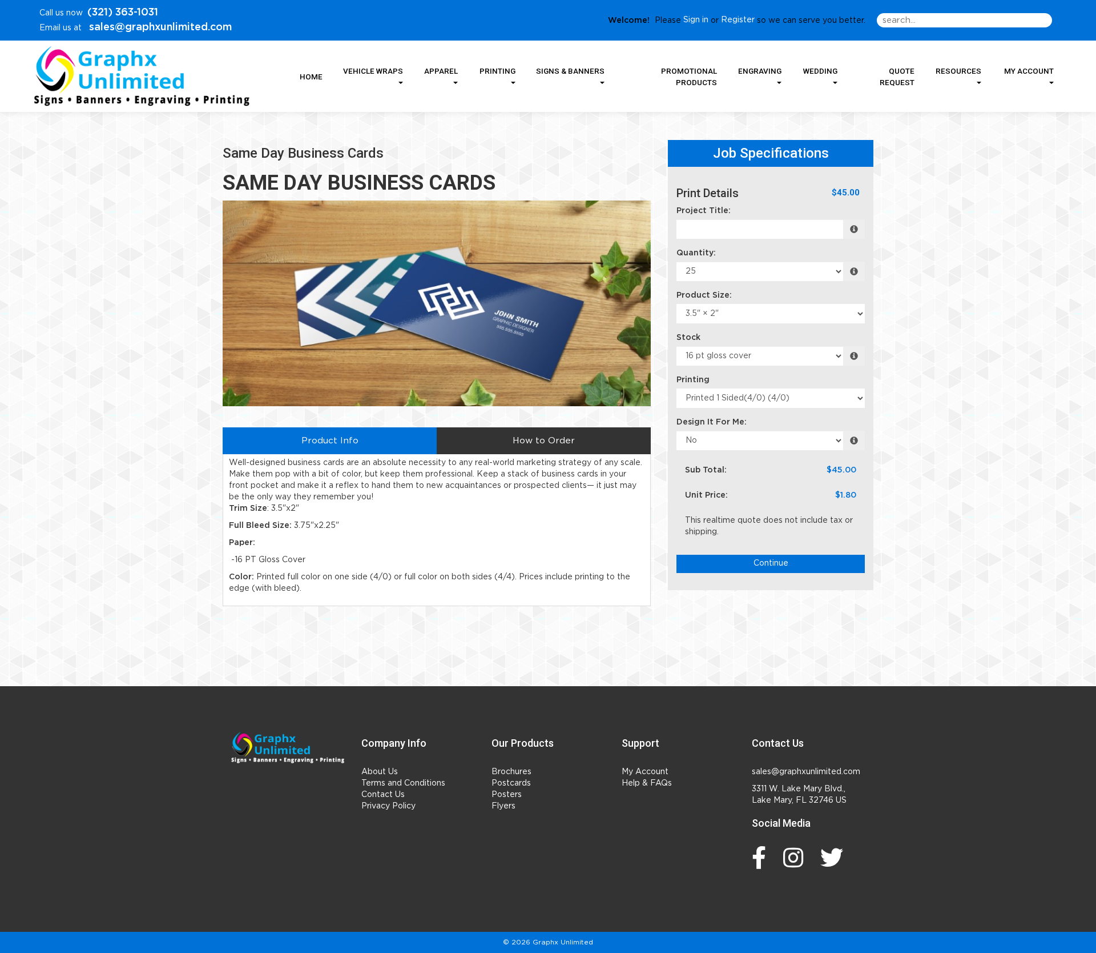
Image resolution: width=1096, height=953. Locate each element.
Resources (958, 70)
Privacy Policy (388, 806)
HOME (311, 76)
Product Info (329, 441)
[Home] (287, 747)
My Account (645, 772)
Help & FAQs (647, 783)
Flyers (503, 806)
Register (738, 20)
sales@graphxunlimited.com (159, 27)
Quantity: (696, 253)
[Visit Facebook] (762, 857)
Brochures (511, 772)
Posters (506, 795)
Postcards (511, 783)
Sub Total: (706, 470)
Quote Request (897, 76)
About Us (379, 772)
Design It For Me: (711, 422)
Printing (693, 380)
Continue (771, 563)
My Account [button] (1029, 70)
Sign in (695, 20)
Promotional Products (689, 76)
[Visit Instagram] (796, 857)
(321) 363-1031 (122, 12)
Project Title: (703, 211)
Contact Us (383, 795)
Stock (688, 338)
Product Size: (704, 295)
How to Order (544, 441)
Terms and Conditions (403, 783)
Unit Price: (706, 495)
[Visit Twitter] (834, 857)
